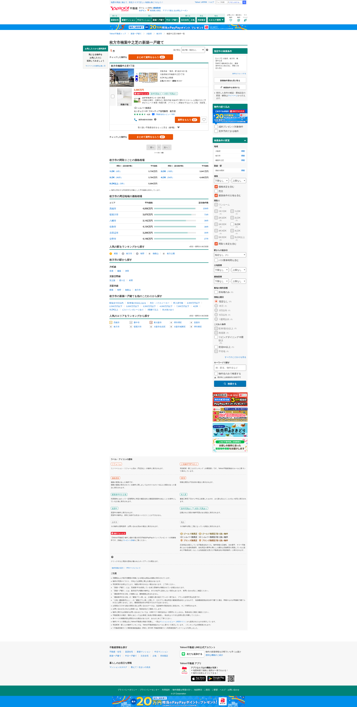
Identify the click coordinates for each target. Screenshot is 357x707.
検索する (232, 383)
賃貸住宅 (115, 19)
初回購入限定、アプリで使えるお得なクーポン (169, 10)
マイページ (233, 95)
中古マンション (144, 19)
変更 (243, 151)
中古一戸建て (172, 19)
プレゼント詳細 (128, 540)
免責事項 (198, 689)
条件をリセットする (239, 73)
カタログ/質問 (214, 19)
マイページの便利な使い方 (95, 65)
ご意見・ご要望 (211, 689)
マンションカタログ (118, 667)
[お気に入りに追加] (204, 120)
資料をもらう (187, 119)
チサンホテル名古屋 (235, 2)
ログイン (142, 10)
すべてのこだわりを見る (235, 357)
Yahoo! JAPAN (201, 2)
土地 (193, 19)
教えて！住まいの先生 (140, 667)
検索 (244, 2)
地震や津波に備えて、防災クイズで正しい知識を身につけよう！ (137, 2)
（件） (115, 171)
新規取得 (157, 7)
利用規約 (166, 689)
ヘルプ (211, 2)
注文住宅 (185, 19)
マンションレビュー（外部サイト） (173, 621)
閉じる (165, 47)
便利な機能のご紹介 (214, 655)
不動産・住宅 (115, 651)
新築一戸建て (158, 19)
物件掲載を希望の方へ (182, 689)
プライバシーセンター (149, 689)
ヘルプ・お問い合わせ (229, 689)
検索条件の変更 (222, 140)
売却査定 (201, 19)
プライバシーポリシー (127, 689)
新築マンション (128, 19)
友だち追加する (194, 653)
